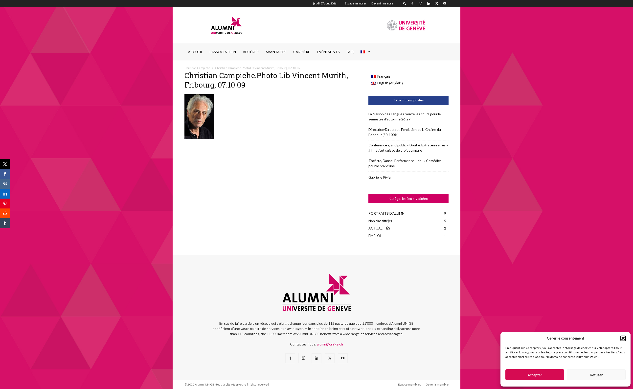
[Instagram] (420, 3)
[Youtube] (445, 3)
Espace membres (356, 3)
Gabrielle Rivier (380, 177)
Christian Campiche (197, 68)
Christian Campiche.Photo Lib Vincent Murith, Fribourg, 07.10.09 (266, 80)
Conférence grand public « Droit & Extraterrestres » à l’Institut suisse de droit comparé (408, 147)
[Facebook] (412, 3)
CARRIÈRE (301, 52)
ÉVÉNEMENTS (328, 52)
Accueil (195, 52)
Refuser (596, 375)
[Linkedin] (428, 3)
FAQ (350, 52)
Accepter (534, 375)
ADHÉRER (251, 52)
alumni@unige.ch (330, 344)
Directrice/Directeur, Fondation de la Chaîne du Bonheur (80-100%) (404, 132)
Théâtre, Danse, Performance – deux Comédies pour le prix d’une (405, 163)
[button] (623, 338)
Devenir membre (382, 3)
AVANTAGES (276, 52)
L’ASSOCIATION (223, 52)
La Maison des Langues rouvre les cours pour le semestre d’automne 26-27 (404, 116)
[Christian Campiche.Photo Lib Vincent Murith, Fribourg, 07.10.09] (199, 138)
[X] (436, 3)
